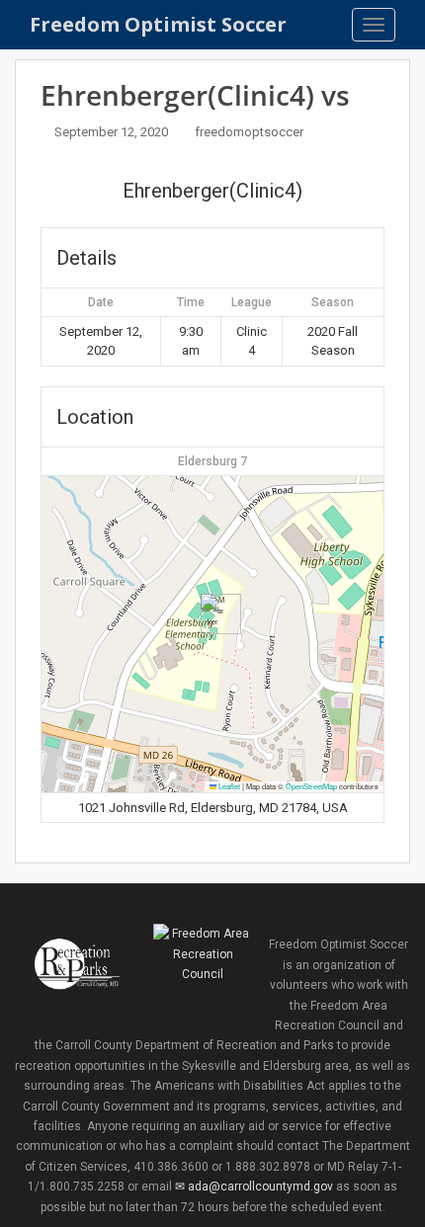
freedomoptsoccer (249, 131)
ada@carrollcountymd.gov (260, 1186)
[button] (213, 614)
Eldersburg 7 (212, 461)
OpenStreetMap (311, 785)
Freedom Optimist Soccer (158, 24)
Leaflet (228, 785)
